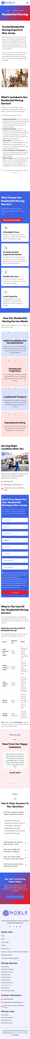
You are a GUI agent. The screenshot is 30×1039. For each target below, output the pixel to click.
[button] (27, 2)
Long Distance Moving (7, 969)
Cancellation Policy (6, 1020)
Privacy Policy (5, 1015)
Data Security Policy (6, 1023)
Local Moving (5, 966)
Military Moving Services (8, 990)
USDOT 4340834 (17, 1033)
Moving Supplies (5, 980)
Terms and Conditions (7, 1017)
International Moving (7, 972)
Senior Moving (5, 988)
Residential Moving (6, 985)
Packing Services (6, 974)
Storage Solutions (6, 977)
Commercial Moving (6, 982)
